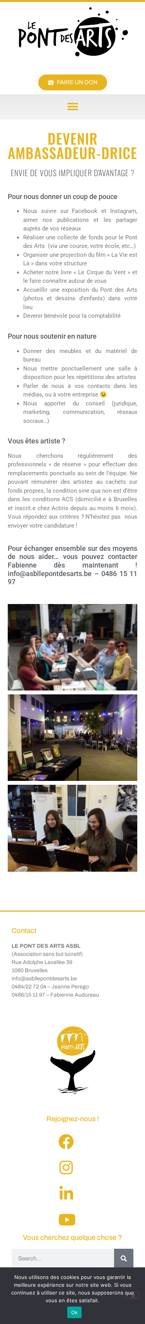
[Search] (123, 1258)
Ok (74, 1312)
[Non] (132, 1295)
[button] (72, 107)
